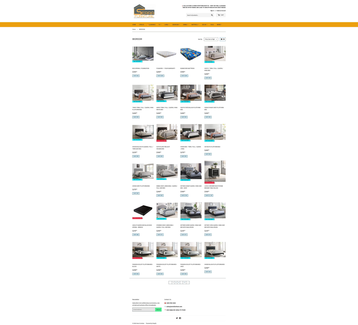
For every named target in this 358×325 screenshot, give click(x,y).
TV (159, 25)
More (219, 24)
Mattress (194, 25)
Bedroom (176, 25)
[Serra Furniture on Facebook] (180, 318)
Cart (222, 15)
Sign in (212, 10)
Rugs (212, 25)
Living (166, 25)
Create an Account (221, 10)
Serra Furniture (140, 323)
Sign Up (158, 309)
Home (134, 25)
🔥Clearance (151, 25)
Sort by (200, 39)
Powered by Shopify (151, 323)
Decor (204, 25)
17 (184, 282)
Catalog (141, 25)
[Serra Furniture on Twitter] (177, 318)
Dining (185, 25)
